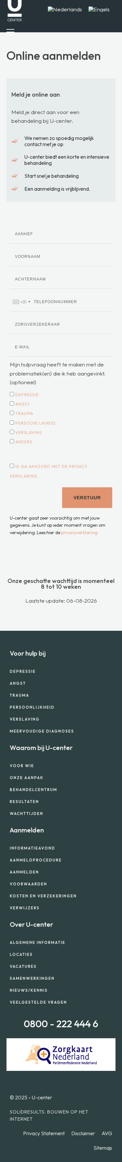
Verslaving (28, 432)
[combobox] (21, 302)
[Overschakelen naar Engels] (99, 9)
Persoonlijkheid (35, 423)
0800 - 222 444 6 (61, 1024)
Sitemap (102, 1148)
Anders (24, 441)
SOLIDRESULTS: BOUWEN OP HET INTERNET (49, 1115)
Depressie (27, 394)
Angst (22, 404)
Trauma (24, 413)
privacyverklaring (79, 532)
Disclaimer (83, 1133)
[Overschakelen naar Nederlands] (65, 9)
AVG (107, 1133)
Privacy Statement (44, 1133)
